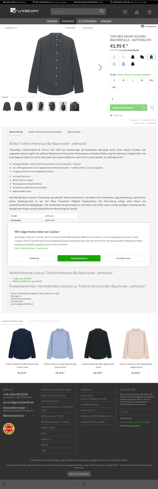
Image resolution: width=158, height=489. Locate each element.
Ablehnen (34, 258)
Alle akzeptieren (79, 258)
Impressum (42, 248)
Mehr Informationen (25, 248)
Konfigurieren (123, 258)
